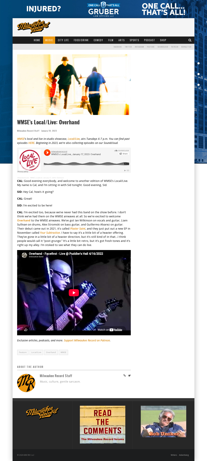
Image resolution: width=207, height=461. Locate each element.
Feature (23, 352)
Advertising (184, 455)
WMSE (63, 352)
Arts (122, 40)
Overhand (51, 352)
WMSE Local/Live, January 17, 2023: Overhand (47, 178)
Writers (174, 455)
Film (111, 40)
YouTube (151, 47)
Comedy (98, 40)
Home (37, 40)
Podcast (149, 40)
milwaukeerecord (23, 178)
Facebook (118, 47)
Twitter (128, 47)
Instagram (139, 47)
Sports (134, 40)
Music (49, 40)
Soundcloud (163, 47)
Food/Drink (81, 40)
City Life (63, 40)
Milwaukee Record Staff (28, 130)
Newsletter (186, 47)
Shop (163, 40)
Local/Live (36, 352)
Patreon (174, 47)
